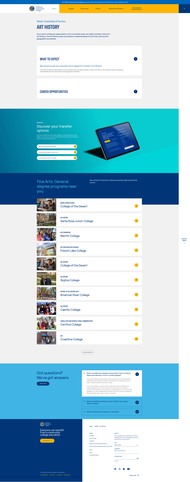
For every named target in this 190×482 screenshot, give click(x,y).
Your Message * (117, 448)
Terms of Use (52, 474)
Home (91, 426)
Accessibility (59, 474)
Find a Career (85, 8)
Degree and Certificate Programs (98, 443)
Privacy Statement (44, 474)
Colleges (71, 8)
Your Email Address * (118, 456)
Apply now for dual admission (77, 2)
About (91, 449)
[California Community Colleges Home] (36, 8)
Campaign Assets (93, 455)
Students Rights (67, 474)
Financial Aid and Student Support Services (100, 446)
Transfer (91, 441)
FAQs (90, 452)
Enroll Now (186, 239)
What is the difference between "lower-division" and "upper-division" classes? (107, 402)
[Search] (184, 8)
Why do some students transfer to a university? (103, 412)
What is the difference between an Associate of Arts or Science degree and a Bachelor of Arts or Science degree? (108, 374)
